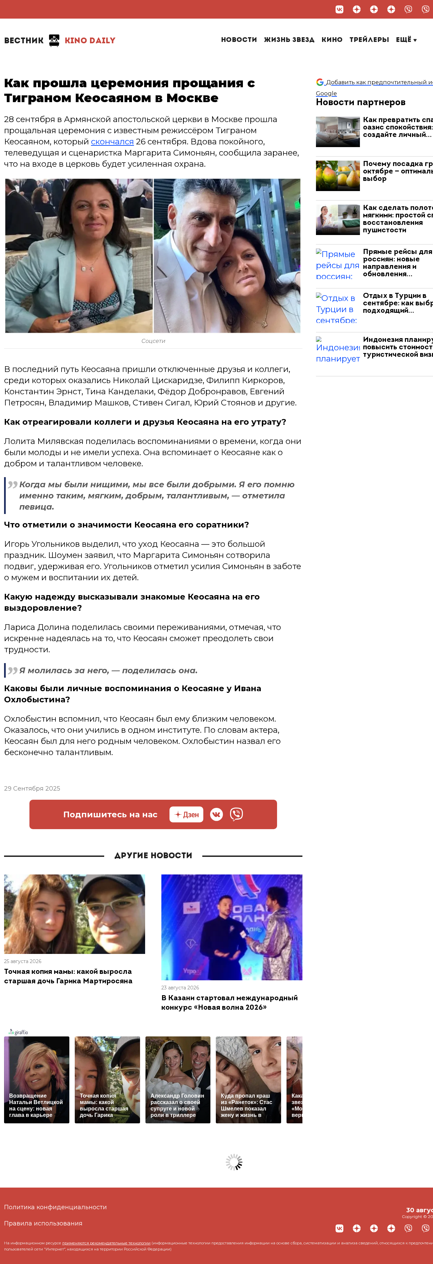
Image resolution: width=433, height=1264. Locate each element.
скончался (112, 141)
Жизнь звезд (289, 40)
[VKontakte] (339, 9)
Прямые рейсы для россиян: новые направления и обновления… (397, 263)
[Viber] (408, 9)
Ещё (404, 40)
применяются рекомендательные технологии (106, 1243)
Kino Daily (60, 41)
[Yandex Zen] (357, 9)
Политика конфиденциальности (55, 1207)
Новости (239, 40)
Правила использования (43, 1223)
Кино (332, 40)
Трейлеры (369, 40)
